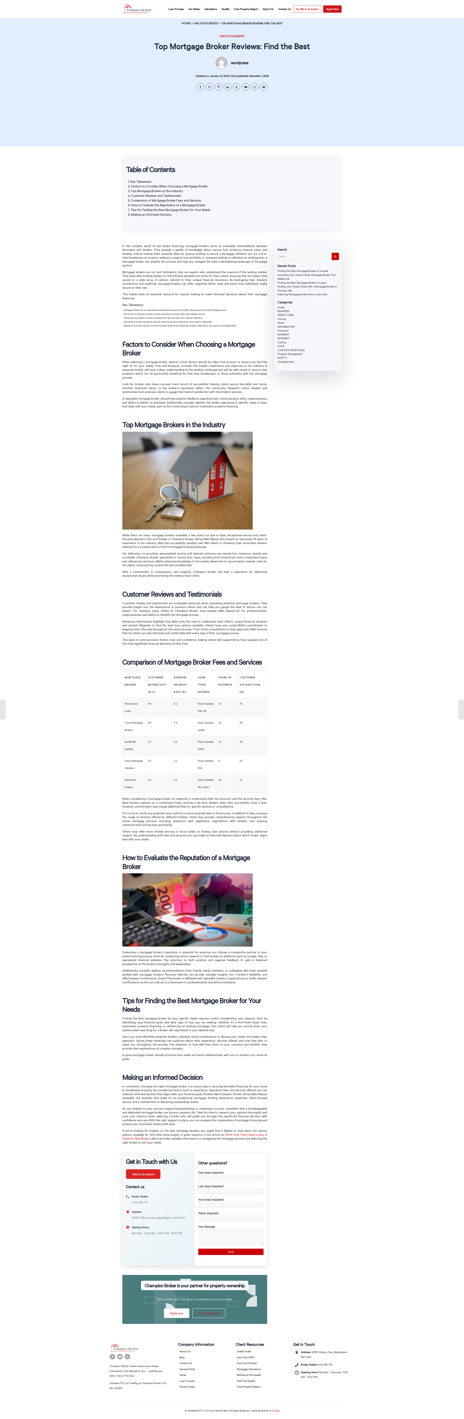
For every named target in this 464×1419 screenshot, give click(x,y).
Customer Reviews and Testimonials (156, 195)
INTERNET (283, 338)
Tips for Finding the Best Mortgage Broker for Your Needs (170, 210)
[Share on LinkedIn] (227, 86)
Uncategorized (206, 23)
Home (186, 23)
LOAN (280, 346)
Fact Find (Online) (247, 1363)
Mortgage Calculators (249, 1369)
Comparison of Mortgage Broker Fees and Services (166, 200)
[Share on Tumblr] (236, 86)
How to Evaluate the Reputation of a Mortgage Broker (168, 205)
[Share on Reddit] (254, 86)
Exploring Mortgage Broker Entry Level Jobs (302, 294)
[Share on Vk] (245, 86)
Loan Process (187, 1381)
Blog (182, 1357)
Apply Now (332, 9)
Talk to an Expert (308, 9)
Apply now (176, 1313)
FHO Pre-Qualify (246, 1381)
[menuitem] (176, 9)
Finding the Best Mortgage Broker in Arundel (302, 271)
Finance (281, 319)
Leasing (281, 342)
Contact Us (185, 1363)
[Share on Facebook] (200, 86)
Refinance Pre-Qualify (249, 1375)
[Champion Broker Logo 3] (137, 9)
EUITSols (274, 1410)
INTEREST (283, 334)
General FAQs (187, 1369)
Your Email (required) (211, 1199)
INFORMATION (286, 326)
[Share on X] (209, 86)
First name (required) (210, 1172)
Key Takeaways (141, 181)
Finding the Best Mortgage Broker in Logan (301, 282)
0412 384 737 (325, 1364)
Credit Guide (244, 1351)
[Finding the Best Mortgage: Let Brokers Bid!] (3, 709)
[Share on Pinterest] (218, 86)
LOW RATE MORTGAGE (291, 350)
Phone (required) (208, 1213)
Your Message (206, 1226)
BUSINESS (283, 311)
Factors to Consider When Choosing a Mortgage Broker (169, 186)
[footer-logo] (139, 1347)
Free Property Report (249, 1386)
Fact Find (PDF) (246, 1357)
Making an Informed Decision (151, 214)
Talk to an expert (143, 1174)
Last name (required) (210, 1186)
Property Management (290, 354)
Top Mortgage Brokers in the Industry (157, 191)
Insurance (283, 330)
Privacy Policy (187, 1386)
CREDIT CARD (285, 315)
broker (281, 307)
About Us (184, 1351)
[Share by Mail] (263, 86)
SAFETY (282, 357)
